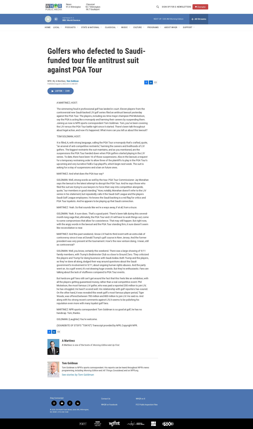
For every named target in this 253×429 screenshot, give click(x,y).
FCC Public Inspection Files (147, 405)
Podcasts (70, 27)
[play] (48, 19)
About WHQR (170, 27)
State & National (90, 27)
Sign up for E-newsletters (176, 7)
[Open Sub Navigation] (61, 27)
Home (48, 27)
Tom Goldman (73, 81)
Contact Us (105, 399)
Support (187, 27)
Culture (137, 27)
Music (124, 27)
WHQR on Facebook (109, 405)
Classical (110, 27)
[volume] (56, 19)
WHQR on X (140, 399)
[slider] (60, 19)
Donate (201, 7)
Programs (153, 27)
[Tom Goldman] (53, 369)
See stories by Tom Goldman (78, 374)
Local (56, 27)
